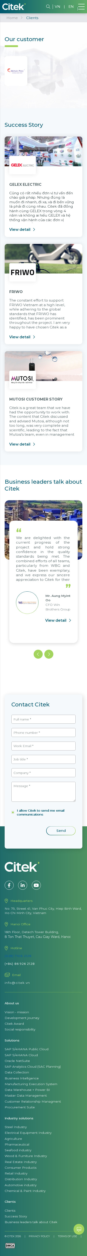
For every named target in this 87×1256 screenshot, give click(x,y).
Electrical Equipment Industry (28, 1133)
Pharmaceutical (17, 1144)
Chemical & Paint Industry (25, 1191)
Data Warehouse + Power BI (27, 1090)
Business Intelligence (22, 1078)
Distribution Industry (21, 1179)
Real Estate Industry (21, 1162)
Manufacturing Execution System (31, 1084)
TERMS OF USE (67, 1236)
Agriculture (13, 1138)
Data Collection (17, 1072)
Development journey (22, 1018)
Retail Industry (16, 1173)
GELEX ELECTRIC (25, 184)
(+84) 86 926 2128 (20, 963)
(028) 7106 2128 (18, 956)
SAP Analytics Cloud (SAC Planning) (33, 1066)
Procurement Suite (20, 1107)
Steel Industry (16, 1127)
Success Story (16, 1216)
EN (71, 6)
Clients (10, 1210)
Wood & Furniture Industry (26, 1156)
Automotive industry (20, 1185)
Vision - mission (17, 1012)
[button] (38, 654)
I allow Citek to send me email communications (40, 812)
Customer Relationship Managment (33, 1101)
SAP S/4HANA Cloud (21, 1055)
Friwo (16, 292)
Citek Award (14, 1023)
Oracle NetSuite (17, 1061)
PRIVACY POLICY (39, 1236)
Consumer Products (20, 1167)
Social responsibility (20, 1029)
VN (57, 6)
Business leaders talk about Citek (31, 1222)
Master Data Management (26, 1095)
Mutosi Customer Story (35, 399)
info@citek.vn (17, 983)
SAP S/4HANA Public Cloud (26, 1049)
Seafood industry (18, 1150)
